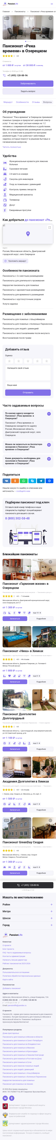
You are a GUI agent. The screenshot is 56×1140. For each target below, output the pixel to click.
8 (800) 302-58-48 (17, 518)
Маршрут (8, 102)
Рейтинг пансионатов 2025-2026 (16, 963)
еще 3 (35, 743)
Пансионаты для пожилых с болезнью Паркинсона (27, 324)
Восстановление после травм (17, 338)
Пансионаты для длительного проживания (23, 280)
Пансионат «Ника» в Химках (23, 651)
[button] (25, 41)
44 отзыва (25, 659)
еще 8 (35, 676)
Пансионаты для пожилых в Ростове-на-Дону (22, 1059)
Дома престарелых (11, 1033)
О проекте (7, 945)
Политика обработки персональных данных (22, 976)
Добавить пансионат (12, 988)
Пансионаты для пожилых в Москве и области (22, 1037)
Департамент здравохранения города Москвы (29, 1124)
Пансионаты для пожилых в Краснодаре (20, 1051)
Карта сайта (8, 980)
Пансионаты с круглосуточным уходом (22, 299)
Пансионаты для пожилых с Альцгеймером (24, 319)
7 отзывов (25, 596)
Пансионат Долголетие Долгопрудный (19, 716)
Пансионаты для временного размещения (23, 294)
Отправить (28, 392)
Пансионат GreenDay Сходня (23, 842)
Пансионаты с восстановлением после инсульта (26, 333)
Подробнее (41, 619)
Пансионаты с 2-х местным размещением (23, 276)
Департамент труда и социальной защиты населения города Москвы (27, 1106)
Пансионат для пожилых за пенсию (18, 1084)
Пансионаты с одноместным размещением (24, 290)
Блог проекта (8, 949)
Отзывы (36, 102)
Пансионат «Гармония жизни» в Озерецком (26, 586)
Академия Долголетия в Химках (26, 781)
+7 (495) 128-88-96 (18, 75)
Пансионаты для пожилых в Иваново (19, 1048)
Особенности (22, 102)
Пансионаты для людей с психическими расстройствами (22, 786)
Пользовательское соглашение (16, 972)
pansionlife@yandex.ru (17, 1005)
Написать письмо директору (15, 960)
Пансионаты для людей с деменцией (21, 328)
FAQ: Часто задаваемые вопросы (17, 953)
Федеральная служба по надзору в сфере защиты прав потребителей (30, 1115)
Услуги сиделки (10, 304)
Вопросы (47, 102)
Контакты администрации (14, 956)
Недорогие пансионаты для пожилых (21, 285)
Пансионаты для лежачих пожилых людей (21, 1066)
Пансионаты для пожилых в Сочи (17, 1062)
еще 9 (35, 804)
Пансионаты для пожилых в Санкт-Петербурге (22, 1040)
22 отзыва (25, 790)
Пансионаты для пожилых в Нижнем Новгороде (23, 1055)
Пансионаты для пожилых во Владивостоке (21, 1044)
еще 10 (36, 613)
